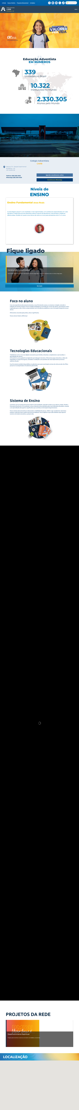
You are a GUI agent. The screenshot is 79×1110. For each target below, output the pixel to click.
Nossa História (11, 3)
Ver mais (39, 286)
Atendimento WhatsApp (54, 180)
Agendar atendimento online (55, 175)
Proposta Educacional (22, 3)
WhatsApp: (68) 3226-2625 (14, 177)
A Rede (4, 3)
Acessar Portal (72, 2)
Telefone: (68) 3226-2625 (13, 175)
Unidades (32, 3)
